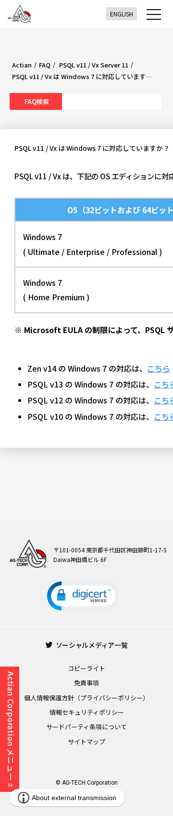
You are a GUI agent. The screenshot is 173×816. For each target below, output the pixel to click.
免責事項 (86, 682)
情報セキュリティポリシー (86, 712)
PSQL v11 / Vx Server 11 (93, 64)
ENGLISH (121, 14)
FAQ (44, 64)
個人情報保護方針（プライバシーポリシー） (86, 697)
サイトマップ (86, 741)
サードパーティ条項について (86, 726)
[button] (83, 596)
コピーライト (86, 668)
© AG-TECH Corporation (87, 782)
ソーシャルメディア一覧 (92, 645)
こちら (158, 368)
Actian (22, 64)
